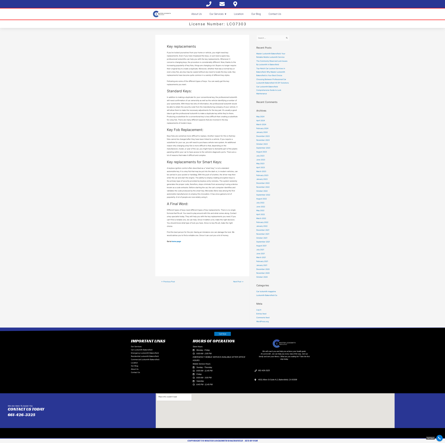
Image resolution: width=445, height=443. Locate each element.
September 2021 (263, 242)
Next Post (238, 281)
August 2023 (261, 152)
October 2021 (261, 238)
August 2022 (261, 199)
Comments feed (262, 317)
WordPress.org (262, 321)
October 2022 (262, 191)
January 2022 (261, 226)
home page (176, 241)
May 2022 (260, 210)
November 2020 (263, 273)
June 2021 (260, 253)
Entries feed (261, 314)
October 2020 (262, 277)
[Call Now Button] (439, 438)
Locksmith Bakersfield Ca (266, 295)
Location (239, 14)
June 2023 (260, 160)
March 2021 (261, 257)
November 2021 (262, 234)
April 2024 (260, 120)
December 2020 (263, 269)
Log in (258, 310)
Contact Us (275, 14)
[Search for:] (273, 38)
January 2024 (262, 132)
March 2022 (261, 218)
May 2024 (260, 116)
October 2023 (262, 144)
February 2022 (262, 222)
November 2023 (263, 140)
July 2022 (260, 203)
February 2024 (262, 128)
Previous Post (168, 281)
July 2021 (260, 250)
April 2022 (260, 214)
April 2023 (260, 167)
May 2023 (260, 163)
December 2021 (262, 230)
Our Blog (256, 14)
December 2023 (263, 136)
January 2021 (261, 265)
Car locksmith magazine (266, 291)
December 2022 (263, 183)
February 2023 (262, 175)
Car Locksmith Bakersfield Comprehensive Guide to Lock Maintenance (268, 90)
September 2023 (263, 148)
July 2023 (260, 156)
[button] (222, 334)
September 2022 (263, 195)
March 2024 (261, 124)
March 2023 (261, 171)
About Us (196, 14)
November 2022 (263, 187)
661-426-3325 (21, 414)
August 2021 (261, 246)
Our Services (216, 14)
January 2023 (262, 179)
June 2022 (260, 207)
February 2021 (262, 261)
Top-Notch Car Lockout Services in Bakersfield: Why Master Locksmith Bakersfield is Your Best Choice (270, 71)
